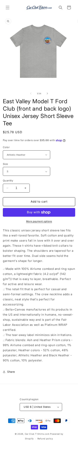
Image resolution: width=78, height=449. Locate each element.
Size (5, 163)
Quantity (8, 180)
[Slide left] (31, 93)
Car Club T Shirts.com (37, 434)
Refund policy (45, 438)
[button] (7, 7)
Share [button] (11, 371)
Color (6, 147)
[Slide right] (47, 93)
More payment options (39, 221)
